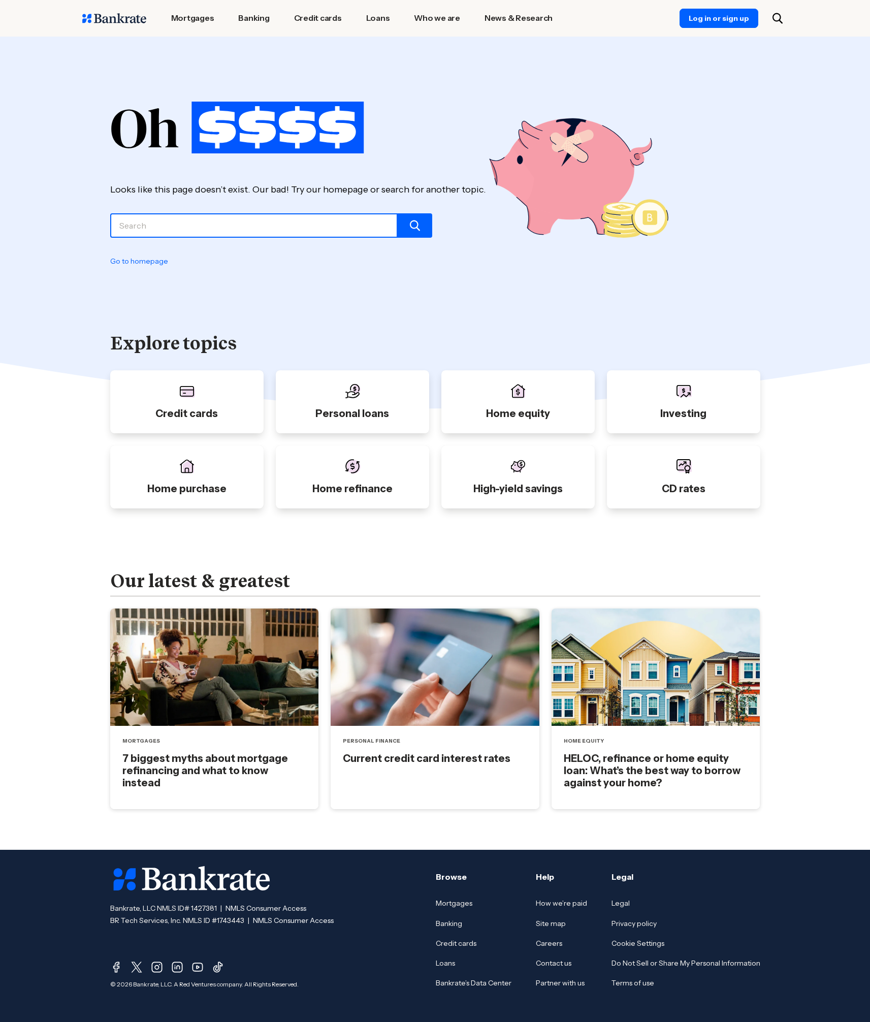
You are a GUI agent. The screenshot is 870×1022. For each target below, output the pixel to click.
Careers (549, 943)
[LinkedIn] (177, 967)
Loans (445, 963)
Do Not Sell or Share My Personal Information (685, 963)
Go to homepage (139, 261)
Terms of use (632, 982)
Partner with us (560, 982)
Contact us (553, 963)
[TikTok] (218, 967)
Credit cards (456, 943)
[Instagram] (157, 967)
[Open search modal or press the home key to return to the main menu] (777, 18)
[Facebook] (116, 967)
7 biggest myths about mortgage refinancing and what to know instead (205, 770)
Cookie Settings (637, 943)
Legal (620, 903)
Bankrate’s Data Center (473, 982)
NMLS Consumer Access (265, 908)
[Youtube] (197, 967)
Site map (551, 923)
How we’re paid (561, 903)
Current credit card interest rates (426, 758)
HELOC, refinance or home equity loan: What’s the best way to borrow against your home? (652, 770)
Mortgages (454, 903)
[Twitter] (137, 967)
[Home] (114, 18)
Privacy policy (634, 923)
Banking (449, 923)
